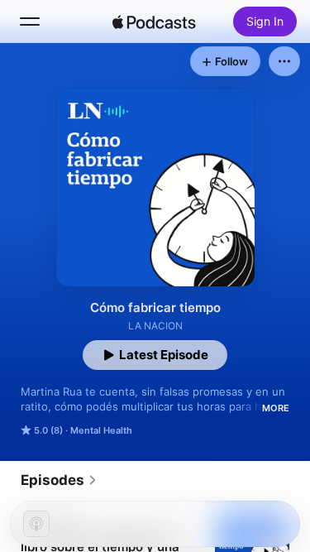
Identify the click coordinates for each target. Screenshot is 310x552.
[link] (59, 480)
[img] (154, 21)
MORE (275, 408)
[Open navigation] (30, 21)
